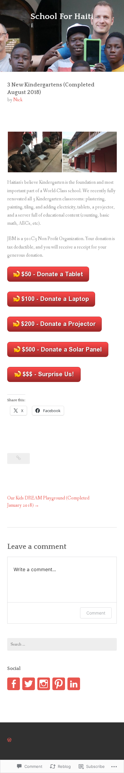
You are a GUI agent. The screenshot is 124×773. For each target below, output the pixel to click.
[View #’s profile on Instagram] (43, 684)
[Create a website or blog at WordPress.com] (9, 740)
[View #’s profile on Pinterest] (58, 684)
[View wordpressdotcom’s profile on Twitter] (28, 684)
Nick (18, 100)
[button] (34, 152)
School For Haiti (62, 16)
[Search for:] (62, 644)
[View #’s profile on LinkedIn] (73, 684)
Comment (95, 612)
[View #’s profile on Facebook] (13, 684)
